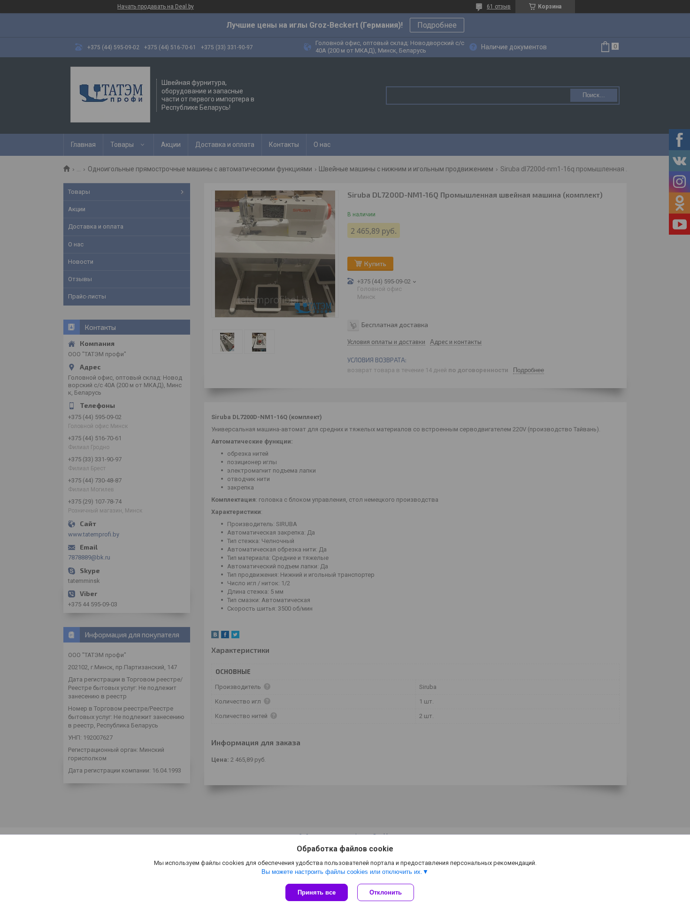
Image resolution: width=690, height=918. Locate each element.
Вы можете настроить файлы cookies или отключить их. (341, 871)
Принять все (317, 892)
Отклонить (385, 892)
